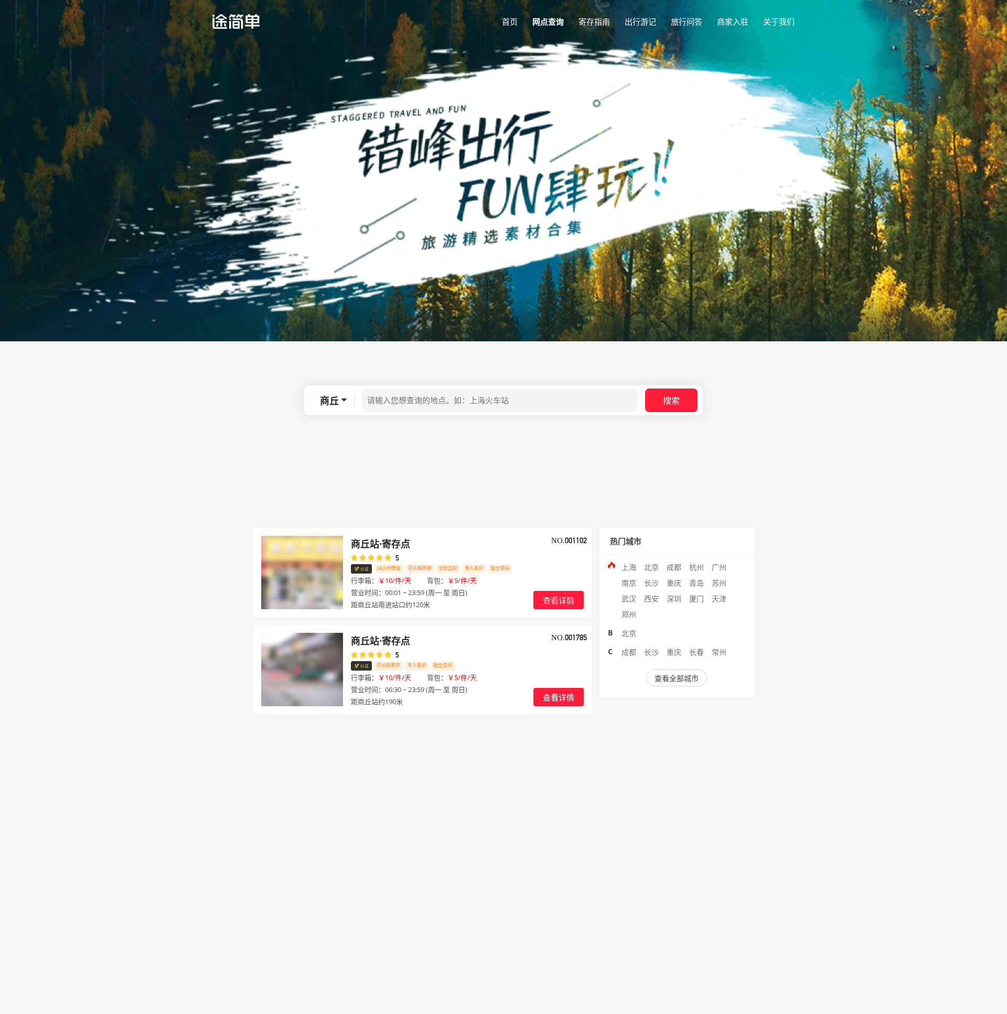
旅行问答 (686, 21)
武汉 (629, 598)
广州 (719, 567)
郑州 (629, 614)
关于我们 (779, 21)
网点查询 (548, 21)
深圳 (674, 598)
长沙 (651, 583)
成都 (674, 567)
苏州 (719, 583)
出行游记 (640, 21)
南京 (629, 583)
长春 (696, 652)
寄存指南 (594, 21)
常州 (719, 652)
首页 (510, 21)
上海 (629, 567)
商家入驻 (732, 21)
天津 (719, 598)
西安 (651, 598)
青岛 (696, 583)
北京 (651, 567)
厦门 (696, 598)
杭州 (696, 567)
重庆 (674, 583)
